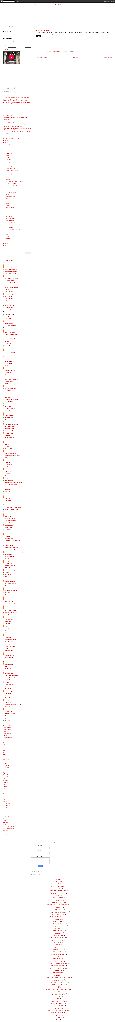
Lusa (4, 741)
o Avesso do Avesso (9, 563)
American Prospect (7, 765)
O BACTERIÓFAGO (10, 565)
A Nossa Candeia (9, 301)
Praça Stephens (8, 644)
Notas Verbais (8, 558)
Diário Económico (7, 733)
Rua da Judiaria (9, 668)
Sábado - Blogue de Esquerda (12, 677)
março (7, 236)
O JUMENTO (8, 592)
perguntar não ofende (10, 626)
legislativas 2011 (58, 939)
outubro (8, 153)
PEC (58, 974)
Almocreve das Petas (10, 332)
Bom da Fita (58, 899)
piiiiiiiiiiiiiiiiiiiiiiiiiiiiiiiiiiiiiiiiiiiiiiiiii (58, 977)
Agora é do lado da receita (12, 170)
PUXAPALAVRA (9, 650)
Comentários (8, 91)
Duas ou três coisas (9, 440)
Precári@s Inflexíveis (10, 646)
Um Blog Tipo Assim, (10, 698)
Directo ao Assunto (58, 913)
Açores (58, 883)
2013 (6, 145)
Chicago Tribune (7, 775)
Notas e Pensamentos (10, 556)
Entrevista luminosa (10, 201)
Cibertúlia (7, 395)
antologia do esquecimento (11, 334)
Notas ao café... (8, 554)
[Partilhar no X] (70, 51)
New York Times (7, 816)
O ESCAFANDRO (9, 579)
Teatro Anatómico (9, 684)
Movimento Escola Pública (11, 550)
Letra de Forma (8, 523)
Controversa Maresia (10, 404)
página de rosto (8, 653)
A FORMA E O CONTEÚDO (12, 287)
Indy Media (5, 801)
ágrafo (6, 718)
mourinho (58, 953)
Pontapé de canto (10, 218)
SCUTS (58, 991)
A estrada (58, 879)
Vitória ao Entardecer (41, 34)
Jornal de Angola (7, 803)
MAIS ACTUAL (8, 534)
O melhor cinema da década (58, 963)
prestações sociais (58, 984)
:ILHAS (7, 265)
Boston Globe (6, 771)
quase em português (9, 655)
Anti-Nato (58, 892)
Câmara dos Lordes (9, 410)
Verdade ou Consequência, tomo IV (13, 704)
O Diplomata (8, 576)
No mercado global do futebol (12, 190)
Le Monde (5, 807)
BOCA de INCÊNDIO (10, 372)
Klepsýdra (7, 514)
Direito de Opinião (9, 437)
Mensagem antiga (108, 57)
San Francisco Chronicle (8, 826)
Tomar (6, 686)
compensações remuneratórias (58, 904)
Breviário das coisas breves (11, 379)
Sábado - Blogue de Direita (11, 675)
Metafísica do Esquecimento (11, 547)
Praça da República (9, 642)
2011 (6, 243)
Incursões (7, 493)
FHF (6, 457)
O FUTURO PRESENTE (11, 583)
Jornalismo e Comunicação (11, 509)
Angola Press (6, 767)
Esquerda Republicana (10, 453)
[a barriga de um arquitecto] (11, 271)
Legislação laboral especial (58, 937)
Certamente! (8, 392)
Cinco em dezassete (10, 172)
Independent (6, 799)
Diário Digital (6, 731)
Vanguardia (5, 830)
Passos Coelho (58, 972)
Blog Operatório (9, 365)
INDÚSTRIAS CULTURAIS (11, 496)
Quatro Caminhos (9, 657)
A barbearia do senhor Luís (11, 269)
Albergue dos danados (10, 330)
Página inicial (75, 57)
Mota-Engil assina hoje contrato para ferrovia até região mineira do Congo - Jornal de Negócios (15, 125)
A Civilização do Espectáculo (12, 278)
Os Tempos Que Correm (10, 610)
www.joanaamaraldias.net (9, 45)
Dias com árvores (9, 433)
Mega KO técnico (10, 220)
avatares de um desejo (10, 352)
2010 (6, 245)
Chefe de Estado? (10, 177)
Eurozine (5, 786)
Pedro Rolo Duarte (9, 624)
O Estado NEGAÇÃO (10, 581)
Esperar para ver (9, 205)
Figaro (4, 788)
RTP (4, 744)
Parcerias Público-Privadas (58, 968)
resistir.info (7, 662)
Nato (58, 956)
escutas (58, 920)
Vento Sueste (8, 702)
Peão (6, 630)
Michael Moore (58, 949)
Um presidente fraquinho (11, 183)
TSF (4, 750)
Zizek (58, 1019)
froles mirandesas (9, 469)
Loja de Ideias (8, 527)
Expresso (5, 735)
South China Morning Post (9, 828)
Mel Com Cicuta (9, 543)
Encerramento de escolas (58, 916)
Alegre (58, 888)
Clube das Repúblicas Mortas (12, 399)
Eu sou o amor (58, 921)
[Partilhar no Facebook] (72, 51)
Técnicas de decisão (10, 196)
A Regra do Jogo (9, 307)
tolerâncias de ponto (58, 1002)
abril (7, 234)
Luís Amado (58, 942)
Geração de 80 (8, 475)
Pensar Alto (58, 975)
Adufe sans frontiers (9, 327)
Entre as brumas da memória (12, 451)
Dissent (4, 778)
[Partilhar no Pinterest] (73, 51)
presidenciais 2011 (58, 981)
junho (7, 162)
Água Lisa (7, 720)
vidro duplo (7, 709)
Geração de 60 (8, 473)
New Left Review (7, 815)
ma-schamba (8, 532)
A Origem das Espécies (10, 303)
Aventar (7, 354)
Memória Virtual (9, 545)
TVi (4, 752)
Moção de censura (58, 951)
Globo (4, 794)
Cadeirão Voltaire (9, 381)
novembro (8, 151)
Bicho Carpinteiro (9, 361)
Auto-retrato (8, 350)
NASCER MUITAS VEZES (58, 954)
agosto (8, 157)
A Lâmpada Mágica (9, 294)
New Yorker (5, 818)
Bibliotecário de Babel (10, 359)
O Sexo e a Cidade (9, 601)
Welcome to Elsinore (10, 713)
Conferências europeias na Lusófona (14, 214)
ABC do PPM (8, 318)
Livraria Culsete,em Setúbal (12, 225)
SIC (4, 746)
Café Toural (8, 386)
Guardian (5, 795)
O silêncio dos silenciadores (12, 185)
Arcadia (7, 336)
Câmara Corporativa (10, 408)
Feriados (58, 928)
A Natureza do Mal (9, 298)
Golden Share (58, 932)
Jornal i (4, 739)
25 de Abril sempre (58, 878)
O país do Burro (9, 599)
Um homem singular (58, 1007)
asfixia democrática (58, 893)
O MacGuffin (8, 594)
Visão (4, 754)
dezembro (8, 149)
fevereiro (8, 238)
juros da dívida (58, 935)
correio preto (8, 406)
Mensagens (7, 88)
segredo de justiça (58, 993)
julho (7, 160)
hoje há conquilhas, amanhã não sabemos (14, 487)
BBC (4, 769)
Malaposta (7, 536)
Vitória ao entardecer (10, 199)
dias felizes (7, 435)
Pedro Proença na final (11, 166)
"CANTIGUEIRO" (9, 260)
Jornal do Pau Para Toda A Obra (13, 507)
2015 (6, 140)
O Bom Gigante (8, 567)
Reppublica (5, 822)
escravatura (58, 918)
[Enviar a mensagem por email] (67, 51)
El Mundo (5, 782)
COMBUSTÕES (9, 401)
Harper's (5, 797)
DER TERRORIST (9, 422)
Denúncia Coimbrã (9, 419)
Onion (4, 820)
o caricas (7, 572)
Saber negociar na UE (11, 207)
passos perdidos (8, 617)
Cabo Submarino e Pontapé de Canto (14, 209)
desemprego (58, 907)
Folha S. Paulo (6, 792)
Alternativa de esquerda (58, 890)
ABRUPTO (7, 321)
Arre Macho (8, 343)
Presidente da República (58, 982)
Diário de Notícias (7, 729)
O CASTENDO (8, 574)
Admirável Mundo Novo (10, 325)
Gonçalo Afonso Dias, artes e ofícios (13, 482)
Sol (58, 998)
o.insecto (7, 608)
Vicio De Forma (8, 706)
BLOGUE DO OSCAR (10, 368)
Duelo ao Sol (8, 442)
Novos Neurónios (58, 958)
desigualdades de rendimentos (58, 911)
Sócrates (58, 996)
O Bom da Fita (58, 961)
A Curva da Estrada (9, 280)
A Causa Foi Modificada (10, 274)
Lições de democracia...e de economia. (14, 181)
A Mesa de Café (8, 296)
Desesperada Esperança (10, 426)
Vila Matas (58, 1009)
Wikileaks (58, 1015)
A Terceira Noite (9, 312)
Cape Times (6, 773)
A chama (8, 179)
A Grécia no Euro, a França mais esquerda (15, 188)
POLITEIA (7, 635)
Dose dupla (8, 194)
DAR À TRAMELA (9, 415)
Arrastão (7, 341)
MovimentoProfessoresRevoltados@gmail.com (16, 552)
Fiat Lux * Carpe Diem (10, 460)
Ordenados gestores (58, 965)
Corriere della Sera (7, 776)
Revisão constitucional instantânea (58, 989)
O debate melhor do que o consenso (14, 175)
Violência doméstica (58, 1014)
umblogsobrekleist (9, 700)
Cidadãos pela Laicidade (58, 902)
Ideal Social (8, 491)
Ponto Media (8, 637)
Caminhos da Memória (10, 388)
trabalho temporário (58, 1003)
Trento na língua (9, 691)
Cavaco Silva (58, 900)
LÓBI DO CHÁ (8, 529)
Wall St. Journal (6, 832)
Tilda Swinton (58, 1000)
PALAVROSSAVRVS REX (11, 612)
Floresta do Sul (8, 464)
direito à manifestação (58, 914)
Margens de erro (9, 538)
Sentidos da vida (9, 680)
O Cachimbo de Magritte (11, 570)
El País (4, 784)
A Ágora (7, 316)
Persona (7, 628)
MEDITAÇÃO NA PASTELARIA (12, 541)
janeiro (8, 240)
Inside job (58, 934)
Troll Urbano (8, 693)
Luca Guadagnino (58, 940)
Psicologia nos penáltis (11, 168)
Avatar (58, 895)
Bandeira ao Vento (9, 357)
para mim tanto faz (9, 615)
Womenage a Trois (9, 715)
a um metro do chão (9, 314)
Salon (4, 824)
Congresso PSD (58, 906)
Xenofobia (58, 1017)
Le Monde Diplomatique (8, 809)
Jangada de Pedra (9, 502)
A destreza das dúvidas (10, 283)
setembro (8, 155)
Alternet (5, 763)
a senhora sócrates (9, 309)
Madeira (58, 944)
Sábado (4, 748)
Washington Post (7, 834)
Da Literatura (8, 413)
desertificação (58, 909)
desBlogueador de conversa (11, 424)
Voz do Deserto (8, 711)
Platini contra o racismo (11, 212)
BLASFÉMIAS (8, 363)
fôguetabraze (8, 471)
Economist (5, 780)
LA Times (5, 805)
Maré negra (58, 946)
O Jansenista (8, 588)
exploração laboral (58, 923)
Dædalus (7, 444)
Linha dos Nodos (9, 525)
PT (58, 988)
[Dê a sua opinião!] (69, 51)
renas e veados (8, 659)
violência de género (58, 1012)
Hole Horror (8, 489)
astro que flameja (9, 348)
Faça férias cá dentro (58, 925)
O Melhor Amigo (9, 597)
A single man (58, 881)
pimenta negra (8, 633)
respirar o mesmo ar (10, 664)
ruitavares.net (8, 671)
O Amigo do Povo (9, 561)
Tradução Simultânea (10, 689)
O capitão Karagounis (11, 192)
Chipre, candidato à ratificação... (13, 223)
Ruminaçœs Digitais (9, 673)
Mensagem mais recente (41, 57)
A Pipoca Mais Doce (9, 305)
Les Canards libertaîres (10, 520)
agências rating (58, 885)
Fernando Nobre (58, 930)
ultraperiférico (8, 695)
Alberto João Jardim (58, 886)
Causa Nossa (8, 390)
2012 (6, 147)
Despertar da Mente (9, 428)
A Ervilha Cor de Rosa (10, 285)
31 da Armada (8, 262)
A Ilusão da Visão (9, 292)
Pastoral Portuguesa (10, 619)
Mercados (58, 947)
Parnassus (58, 970)
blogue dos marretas (10, 370)
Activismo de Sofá (9, 323)
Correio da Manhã (7, 727)
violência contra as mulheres (58, 1010)
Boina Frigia (8, 374)
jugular (6, 511)
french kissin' (8, 466)
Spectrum (7, 682)
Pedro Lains (8, 621)
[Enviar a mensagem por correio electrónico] (64, 51)
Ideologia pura (9, 216)
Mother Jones (6, 813)
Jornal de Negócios (7, 737)
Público (5, 743)
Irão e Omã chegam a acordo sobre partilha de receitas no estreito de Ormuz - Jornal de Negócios (16, 121)
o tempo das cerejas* (10, 603)
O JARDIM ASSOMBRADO (11, 590)
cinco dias (7, 397)
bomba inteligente (9, 377)
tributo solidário (58, 1005)
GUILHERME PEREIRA (11, 484)
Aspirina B (7, 345)
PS (58, 986)
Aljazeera (5, 761)
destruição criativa (9, 431)
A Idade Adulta (8, 289)
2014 (6, 142)
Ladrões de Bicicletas (10, 518)
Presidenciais (58, 979)
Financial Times (6, 790)
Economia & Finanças (10, 449)
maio (7, 232)
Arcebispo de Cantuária (10, 339)
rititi (6, 666)
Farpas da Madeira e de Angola (12, 455)
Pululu (6, 648)
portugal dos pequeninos (10, 639)
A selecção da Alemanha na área (13, 229)
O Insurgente (8, 585)
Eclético (7, 446)
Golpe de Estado (9, 480)
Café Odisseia (8, 383)
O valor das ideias (9, 606)
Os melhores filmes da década (58, 967)
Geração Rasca (8, 478)
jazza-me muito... (9, 505)
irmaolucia (7, 498)
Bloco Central (58, 897)
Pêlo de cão (8, 203)
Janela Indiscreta (9, 500)
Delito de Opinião (9, 417)
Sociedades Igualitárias (58, 995)
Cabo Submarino (9, 227)
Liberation (5, 811)
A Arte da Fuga (8, 267)
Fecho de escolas (58, 926)
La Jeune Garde (9, 516)
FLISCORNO (8, 462)
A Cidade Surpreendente (10, 276)
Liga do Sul (8, 164)
